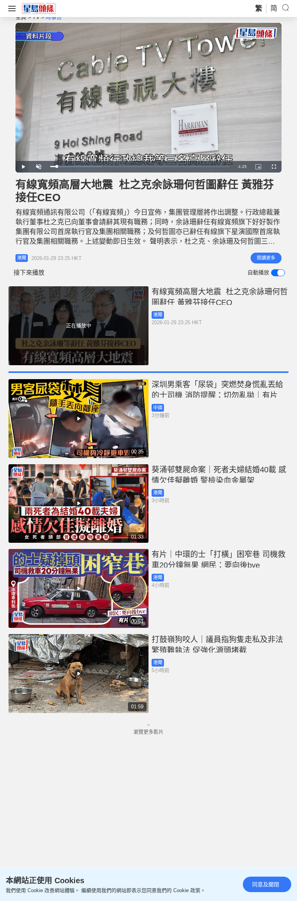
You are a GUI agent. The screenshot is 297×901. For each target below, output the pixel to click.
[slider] (140, 166)
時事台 (54, 17)
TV (35, 17)
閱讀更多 (266, 258)
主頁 (20, 17)
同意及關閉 (265, 884)
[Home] (38, 8)
